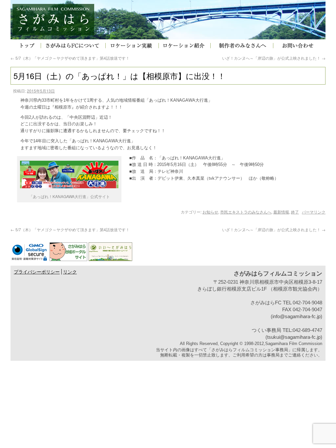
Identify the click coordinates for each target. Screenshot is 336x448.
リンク (70, 272)
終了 (295, 211)
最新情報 (281, 211)
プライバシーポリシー (37, 272)
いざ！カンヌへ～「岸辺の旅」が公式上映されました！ (274, 58)
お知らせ (210, 211)
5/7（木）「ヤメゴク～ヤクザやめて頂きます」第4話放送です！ (70, 58)
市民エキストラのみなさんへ (245, 211)
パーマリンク (314, 211)
